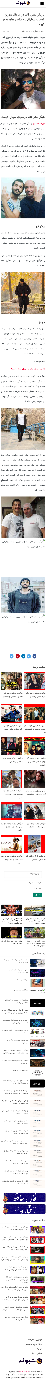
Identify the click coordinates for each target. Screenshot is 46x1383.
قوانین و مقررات (35, 1339)
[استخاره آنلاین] (24, 1214)
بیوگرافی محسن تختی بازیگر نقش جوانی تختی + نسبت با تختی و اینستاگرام (16, 1280)
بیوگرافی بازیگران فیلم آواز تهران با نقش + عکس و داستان (36, 761)
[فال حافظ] (24, 1202)
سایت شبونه (24, 1371)
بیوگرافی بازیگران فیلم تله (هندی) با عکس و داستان (13, 695)
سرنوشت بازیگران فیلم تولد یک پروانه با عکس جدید (12, 727)
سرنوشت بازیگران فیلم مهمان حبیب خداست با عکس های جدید (35, 729)
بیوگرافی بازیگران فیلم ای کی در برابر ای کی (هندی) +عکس (12, 827)
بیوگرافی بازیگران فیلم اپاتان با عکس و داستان (12, 760)
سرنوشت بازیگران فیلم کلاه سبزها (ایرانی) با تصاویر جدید (13, 794)
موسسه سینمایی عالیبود (20, 1070)
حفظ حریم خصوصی (33, 1344)
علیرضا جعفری (39, 123)
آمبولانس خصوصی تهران (20, 990)
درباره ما (38, 1348)
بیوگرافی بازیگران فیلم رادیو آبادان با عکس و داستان (35, 793)
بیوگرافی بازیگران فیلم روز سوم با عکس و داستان (36, 825)
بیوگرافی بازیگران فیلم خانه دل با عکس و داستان (36, 695)
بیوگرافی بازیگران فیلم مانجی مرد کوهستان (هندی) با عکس (12, 859)
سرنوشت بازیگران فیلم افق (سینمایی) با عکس (36, 858)
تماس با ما (37, 1353)
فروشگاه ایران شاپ (21, 980)
